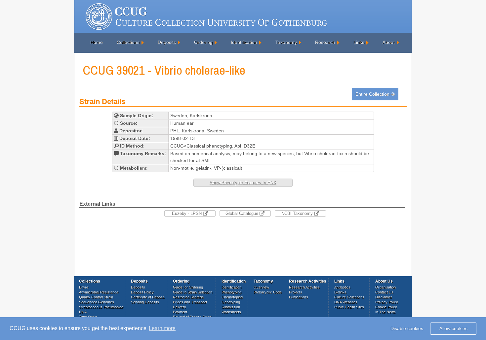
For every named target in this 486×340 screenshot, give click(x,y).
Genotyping (231, 302)
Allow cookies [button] (453, 328)
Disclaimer (383, 297)
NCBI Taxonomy (297, 213)
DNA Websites (345, 302)
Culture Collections (349, 297)
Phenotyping (231, 292)
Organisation (385, 287)
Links (358, 42)
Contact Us (384, 292)
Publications (298, 297)
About (389, 42)
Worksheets (231, 312)
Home (96, 42)
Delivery (179, 307)
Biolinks (340, 292)
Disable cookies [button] (406, 328)
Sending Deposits (145, 302)
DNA (83, 312)
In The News (385, 312)
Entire (83, 287)
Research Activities (304, 287)
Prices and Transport (190, 302)
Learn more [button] (162, 328)
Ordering (203, 42)
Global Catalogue (242, 213)
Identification (244, 42)
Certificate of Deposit (147, 297)
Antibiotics (342, 287)
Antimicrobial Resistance (98, 292)
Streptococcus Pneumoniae (101, 307)
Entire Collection (373, 94)
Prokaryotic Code (268, 292)
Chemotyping (232, 297)
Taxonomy (286, 42)
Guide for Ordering (188, 287)
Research (325, 42)
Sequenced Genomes (96, 302)
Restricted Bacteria (188, 297)
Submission (231, 307)
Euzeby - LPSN (187, 213)
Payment (180, 312)
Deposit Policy (142, 292)
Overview (261, 287)
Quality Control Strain (96, 297)
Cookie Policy (386, 307)
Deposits (167, 42)
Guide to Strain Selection (192, 292)
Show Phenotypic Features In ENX (243, 182)
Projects (295, 292)
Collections (128, 42)
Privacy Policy (386, 302)
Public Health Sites (349, 307)
